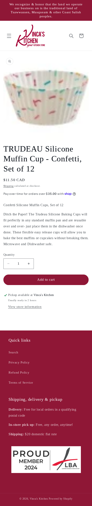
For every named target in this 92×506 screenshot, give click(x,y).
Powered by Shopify (61, 498)
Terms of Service (21, 382)
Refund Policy (19, 372)
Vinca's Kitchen (39, 498)
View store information (25, 306)
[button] (9, 36)
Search (13, 352)
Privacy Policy (19, 362)
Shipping (8, 186)
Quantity (9, 254)
